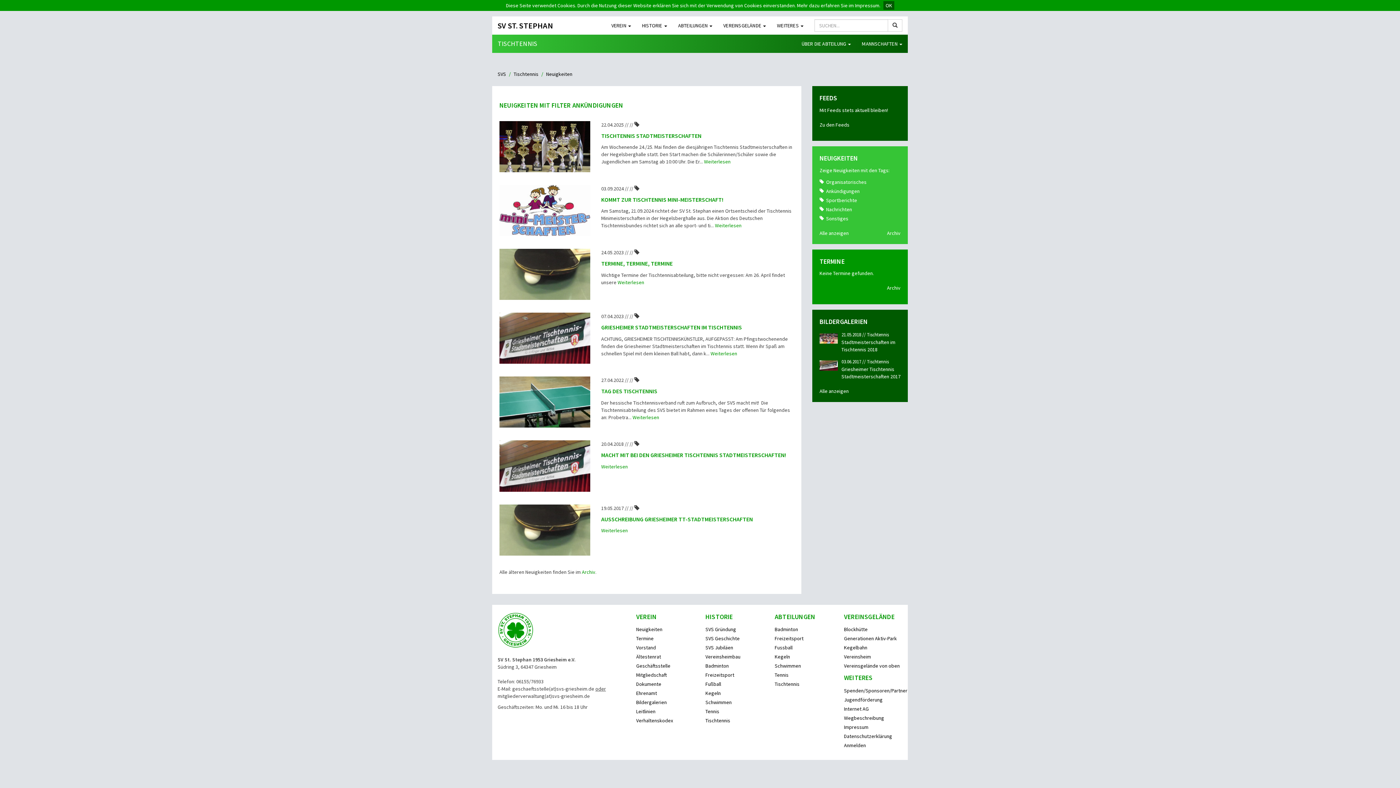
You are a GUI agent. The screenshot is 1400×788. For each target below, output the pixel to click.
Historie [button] (653, 25)
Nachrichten (839, 209)
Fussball (784, 647)
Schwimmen (718, 702)
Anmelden (855, 745)
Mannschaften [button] (880, 43)
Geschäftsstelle (653, 666)
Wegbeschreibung (864, 718)
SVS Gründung (720, 629)
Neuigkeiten (649, 629)
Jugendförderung (863, 699)
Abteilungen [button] (693, 25)
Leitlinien (646, 711)
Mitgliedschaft (651, 675)
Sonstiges (837, 218)
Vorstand (646, 647)
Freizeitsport (719, 675)
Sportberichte (841, 200)
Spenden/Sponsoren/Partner (875, 690)
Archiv (588, 572)
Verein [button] (619, 25)
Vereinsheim (857, 656)
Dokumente (648, 684)
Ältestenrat (648, 656)
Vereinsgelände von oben (872, 666)
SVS (502, 74)
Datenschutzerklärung (868, 736)
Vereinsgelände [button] (742, 25)
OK (889, 5)
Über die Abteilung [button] (825, 43)
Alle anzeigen (834, 233)
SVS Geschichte (722, 638)
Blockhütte (856, 629)
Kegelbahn (855, 647)
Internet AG (856, 709)
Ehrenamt (646, 693)
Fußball (713, 684)
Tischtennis (517, 43)
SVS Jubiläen (719, 647)
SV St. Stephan (525, 25)
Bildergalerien (651, 702)
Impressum (856, 727)
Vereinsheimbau (722, 656)
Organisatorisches (846, 182)
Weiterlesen (717, 161)
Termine (645, 638)
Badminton (717, 666)
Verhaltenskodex (654, 720)
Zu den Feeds (834, 124)
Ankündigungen (843, 191)
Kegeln (713, 693)
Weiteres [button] (788, 25)
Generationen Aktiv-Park (870, 638)
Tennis (712, 711)
